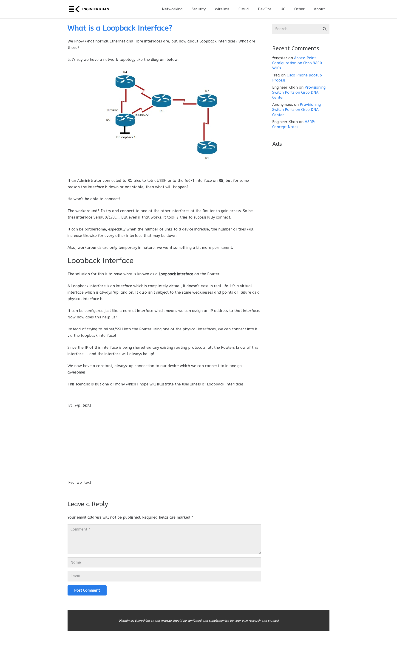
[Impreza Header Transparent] (89, 9)
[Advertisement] (164, 441)
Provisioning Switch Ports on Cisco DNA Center (299, 92)
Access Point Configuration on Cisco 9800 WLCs (297, 63)
